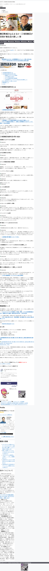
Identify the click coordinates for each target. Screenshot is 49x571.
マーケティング (16, 401)
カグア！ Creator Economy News (7, 1)
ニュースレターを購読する (6, 414)
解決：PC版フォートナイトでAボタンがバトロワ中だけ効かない (8, 452)
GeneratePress (27, 562)
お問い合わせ (5, 11)
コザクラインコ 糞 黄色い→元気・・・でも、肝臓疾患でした (8, 457)
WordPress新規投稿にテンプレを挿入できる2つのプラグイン (14, 404)
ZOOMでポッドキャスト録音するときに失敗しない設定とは (8, 461)
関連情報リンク (5, 82)
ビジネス (9, 401)
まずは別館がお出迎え (9, 76)
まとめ (3, 84)
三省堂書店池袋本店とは (7, 72)
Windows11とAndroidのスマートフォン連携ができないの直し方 (8, 466)
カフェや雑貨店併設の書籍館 (11, 78)
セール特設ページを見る (5, 363)
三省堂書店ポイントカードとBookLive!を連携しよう (16, 79)
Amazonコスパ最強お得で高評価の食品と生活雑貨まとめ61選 (14, 403)
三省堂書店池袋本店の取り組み (9, 74)
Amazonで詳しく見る (4, 344)
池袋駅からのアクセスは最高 (11, 75)
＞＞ (3, 432)
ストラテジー (4, 401)
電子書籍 (22, 401)
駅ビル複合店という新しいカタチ (9, 81)
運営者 (3, 10)
